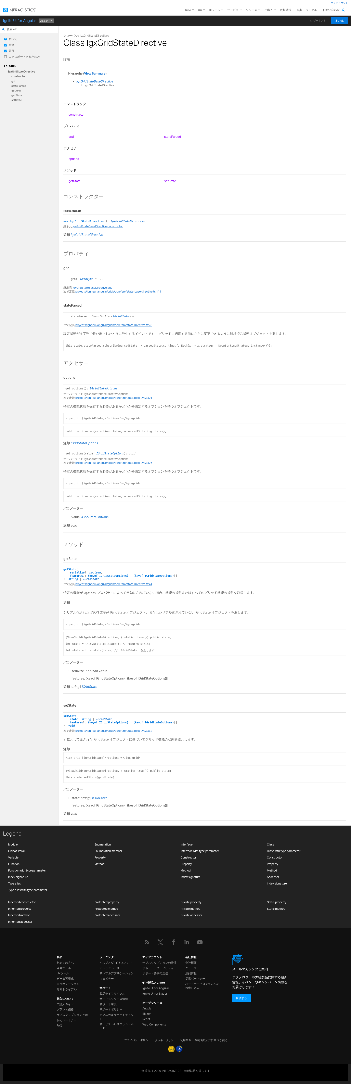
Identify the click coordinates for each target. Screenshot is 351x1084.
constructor (18, 76)
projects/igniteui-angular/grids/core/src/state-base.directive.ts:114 (118, 291)
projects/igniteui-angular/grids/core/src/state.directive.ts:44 (113, 584)
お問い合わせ (331, 10)
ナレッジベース (109, 968)
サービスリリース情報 (114, 999)
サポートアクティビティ (158, 968)
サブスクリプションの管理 (159, 962)
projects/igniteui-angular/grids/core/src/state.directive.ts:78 (113, 325)
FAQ (59, 1025)
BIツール (214, 10)
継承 (11, 45)
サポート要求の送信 (155, 973)
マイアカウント (339, 2)
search (3, 29)
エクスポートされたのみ (24, 56)
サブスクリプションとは (72, 1014)
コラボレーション (68, 983)
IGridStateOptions (103, 388)
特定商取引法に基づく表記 (211, 1040)
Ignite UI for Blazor (154, 993)
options (16, 90)
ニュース (191, 968)
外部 (11, 50)
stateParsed (18, 86)
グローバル (70, 35)
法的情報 (191, 973)
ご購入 (268, 10)
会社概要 (191, 962)
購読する (241, 998)
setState (16, 100)
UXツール (63, 973)
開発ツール (64, 968)
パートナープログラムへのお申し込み (202, 985)
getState (16, 95)
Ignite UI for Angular (19, 20)
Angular (147, 1008)
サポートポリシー (111, 1009)
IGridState (121, 316)
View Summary (95, 73)
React (146, 1019)
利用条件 (185, 1040)
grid (13, 81)
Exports (10, 65)
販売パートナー (67, 1020)
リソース (251, 10)
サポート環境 (108, 1004)
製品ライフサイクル (112, 993)
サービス (233, 10)
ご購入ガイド (65, 1004)
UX (200, 10)
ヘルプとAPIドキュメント (116, 962)
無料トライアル (307, 10)
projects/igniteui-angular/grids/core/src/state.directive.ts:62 (113, 730)
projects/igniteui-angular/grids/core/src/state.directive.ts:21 (113, 397)
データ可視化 (65, 978)
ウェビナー (107, 978)
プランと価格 (65, 1009)
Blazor (146, 1013)
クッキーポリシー (165, 1040)
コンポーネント (317, 20)
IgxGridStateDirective (21, 71)
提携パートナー (195, 978)
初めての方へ (65, 962)
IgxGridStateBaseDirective (94, 81)
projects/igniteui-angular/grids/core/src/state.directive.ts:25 (113, 462)
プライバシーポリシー (137, 1040)
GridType (86, 279)
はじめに (339, 20)
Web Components (154, 1024)
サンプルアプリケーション (117, 973)
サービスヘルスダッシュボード (117, 1026)
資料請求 (285, 10)
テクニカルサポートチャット (117, 1016)
